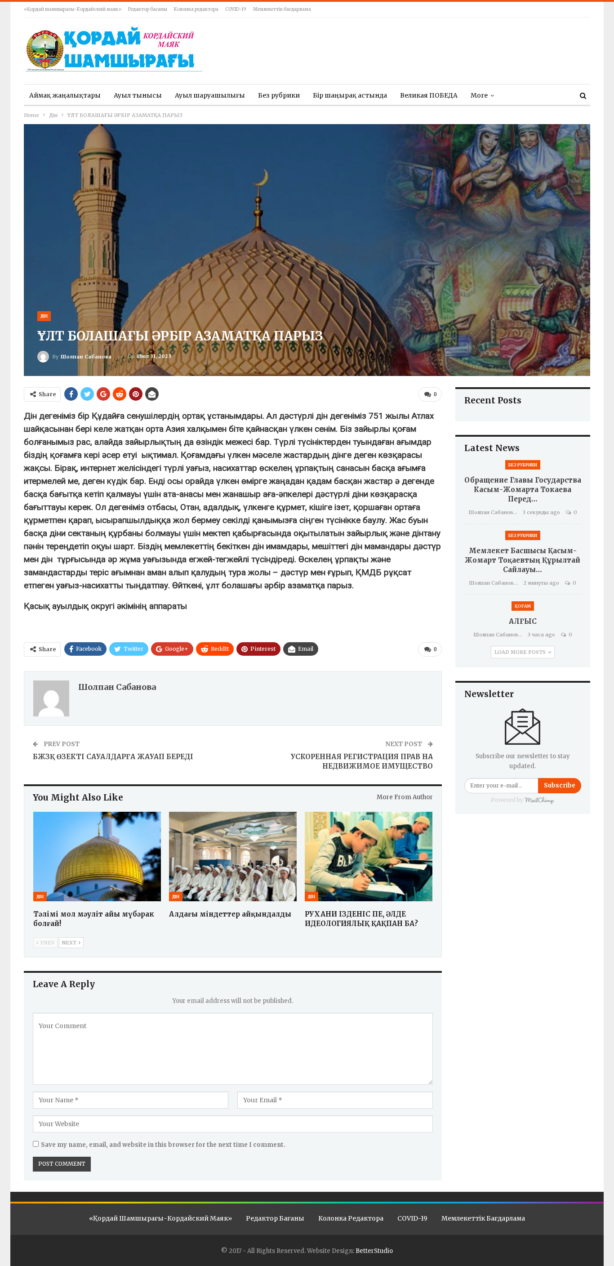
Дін (44, 315)
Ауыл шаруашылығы (210, 95)
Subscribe (559, 785)
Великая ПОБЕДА (429, 95)
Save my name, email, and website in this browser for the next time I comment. (163, 1145)
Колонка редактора (196, 9)
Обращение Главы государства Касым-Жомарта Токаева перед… (522, 489)
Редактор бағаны (147, 9)
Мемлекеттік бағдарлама (282, 9)
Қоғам (523, 606)
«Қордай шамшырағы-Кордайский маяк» (72, 9)
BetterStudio (374, 1251)
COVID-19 (235, 9)
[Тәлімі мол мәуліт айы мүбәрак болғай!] (97, 856)
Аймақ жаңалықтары (65, 95)
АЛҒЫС (523, 621)
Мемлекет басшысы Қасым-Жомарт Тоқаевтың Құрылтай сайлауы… (522, 560)
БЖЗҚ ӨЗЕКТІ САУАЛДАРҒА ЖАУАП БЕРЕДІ (113, 756)
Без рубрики (279, 95)
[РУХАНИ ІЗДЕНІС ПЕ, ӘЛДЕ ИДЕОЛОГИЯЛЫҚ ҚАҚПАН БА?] (368, 856)
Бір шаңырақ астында (350, 95)
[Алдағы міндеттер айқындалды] (233, 856)
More (479, 95)
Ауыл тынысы (138, 95)
